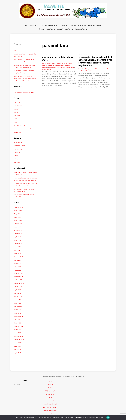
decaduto (59, 65)
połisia (59, 67)
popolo (63, 67)
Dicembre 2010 (18, 253)
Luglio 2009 (17, 290)
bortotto (44, 65)
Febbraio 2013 (18, 230)
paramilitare (52, 67)
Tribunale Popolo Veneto (47, 29)
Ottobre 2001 (18, 329)
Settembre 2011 (18, 243)
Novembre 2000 (18, 336)
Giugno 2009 (17, 293)
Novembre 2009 (18, 276)
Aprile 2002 (17, 319)
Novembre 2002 (18, 316)
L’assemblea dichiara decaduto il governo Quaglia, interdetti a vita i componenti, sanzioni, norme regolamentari (95, 61)
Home (25, 25)
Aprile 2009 (17, 300)
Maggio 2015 (17, 214)
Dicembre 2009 (18, 273)
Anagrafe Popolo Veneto (65, 29)
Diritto (41, 25)
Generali (16, 155)
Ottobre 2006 (18, 309)
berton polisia (68, 63)
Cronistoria (32, 25)
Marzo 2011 (17, 250)
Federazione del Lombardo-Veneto (24, 129)
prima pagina (17, 132)
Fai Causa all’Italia (51, 25)
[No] (124, 417)
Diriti (15, 119)
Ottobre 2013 (18, 220)
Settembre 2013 (18, 223)
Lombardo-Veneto (81, 29)
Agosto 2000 (18, 343)
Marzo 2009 (17, 303)
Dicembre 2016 (18, 207)
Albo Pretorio (64, 25)
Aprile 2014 (17, 217)
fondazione (17, 152)
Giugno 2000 (17, 349)
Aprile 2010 (17, 266)
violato (90, 70)
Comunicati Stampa (48, 63)
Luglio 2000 (17, 346)
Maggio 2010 (17, 263)
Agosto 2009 (18, 286)
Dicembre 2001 (18, 326)
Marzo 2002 (17, 323)
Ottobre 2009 (18, 280)
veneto (44, 69)
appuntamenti (18, 142)
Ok (108, 417)
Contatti (73, 25)
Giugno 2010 (17, 260)
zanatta (49, 69)
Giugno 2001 (17, 333)
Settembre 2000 (19, 339)
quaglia (68, 67)
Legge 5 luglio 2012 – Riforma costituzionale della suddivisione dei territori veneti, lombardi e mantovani (25, 79)
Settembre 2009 (19, 283)
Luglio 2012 (17, 237)
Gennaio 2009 (18, 306)
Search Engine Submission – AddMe (24, 92)
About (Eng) (82, 25)
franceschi (45, 67)
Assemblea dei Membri (95, 25)
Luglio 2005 (17, 313)
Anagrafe (16, 109)
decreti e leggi (18, 149)
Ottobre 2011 (17, 240)
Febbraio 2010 (18, 270)
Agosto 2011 (17, 247)
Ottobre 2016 (18, 210)
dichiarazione (66, 65)
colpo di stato (52, 65)
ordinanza (17, 162)
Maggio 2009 (18, 296)
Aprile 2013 (17, 227)
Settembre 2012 (18, 233)
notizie (16, 159)
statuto (85, 70)
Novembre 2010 (18, 256)
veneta (72, 67)
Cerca (15, 50)
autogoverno (59, 63)
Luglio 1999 (17, 353)
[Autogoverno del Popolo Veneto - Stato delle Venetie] (63, 17)
